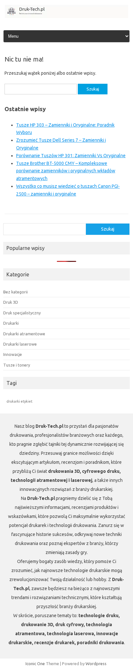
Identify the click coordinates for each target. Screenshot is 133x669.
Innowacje (12, 354)
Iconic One (35, 663)
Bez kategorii (15, 292)
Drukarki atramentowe (24, 333)
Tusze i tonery (16, 365)
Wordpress (96, 663)
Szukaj (107, 229)
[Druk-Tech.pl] (66, 16)
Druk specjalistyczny (22, 313)
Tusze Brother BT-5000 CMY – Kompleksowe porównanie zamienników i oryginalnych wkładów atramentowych (65, 171)
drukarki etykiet (19, 401)
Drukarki (11, 323)
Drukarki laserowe (20, 344)
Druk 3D (10, 302)
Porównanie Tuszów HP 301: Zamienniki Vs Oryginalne (71, 155)
